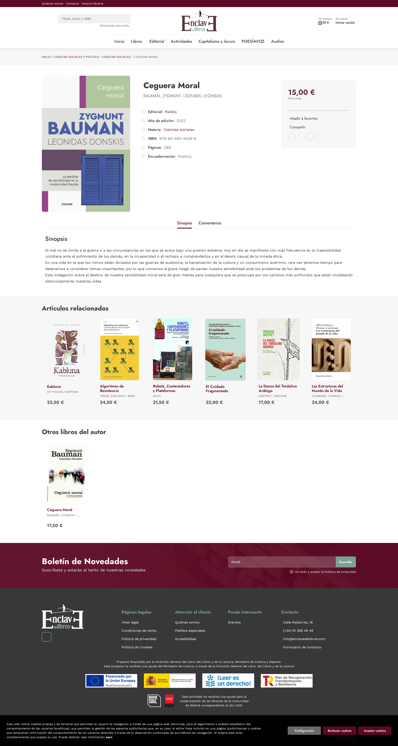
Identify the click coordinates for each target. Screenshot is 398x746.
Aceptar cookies (375, 731)
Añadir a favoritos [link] (304, 118)
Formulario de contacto (302, 647)
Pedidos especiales (190, 631)
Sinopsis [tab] (184, 223)
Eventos (234, 622)
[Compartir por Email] (310, 137)
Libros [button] (136, 41)
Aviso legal (130, 622)
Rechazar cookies (339, 731)
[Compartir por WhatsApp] (301, 137)
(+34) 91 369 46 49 (298, 631)
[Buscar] (124, 18)
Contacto (72, 3)
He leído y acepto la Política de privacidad (325, 571)
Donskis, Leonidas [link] (203, 96)
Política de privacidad (139, 639)
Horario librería (92, 3)
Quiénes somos (52, 3)
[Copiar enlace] (319, 137)
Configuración (304, 731)
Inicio (46, 56)
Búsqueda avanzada (114, 25)
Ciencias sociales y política (76, 56)
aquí (109, 737)
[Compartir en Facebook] (292, 137)
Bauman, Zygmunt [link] (162, 96)
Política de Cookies (137, 647)
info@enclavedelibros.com (304, 639)
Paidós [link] (171, 112)
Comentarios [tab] (210, 223)
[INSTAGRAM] (46, 636)
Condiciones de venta (139, 631)
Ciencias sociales (116, 56)
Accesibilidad (185, 639)
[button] (325, 20)
